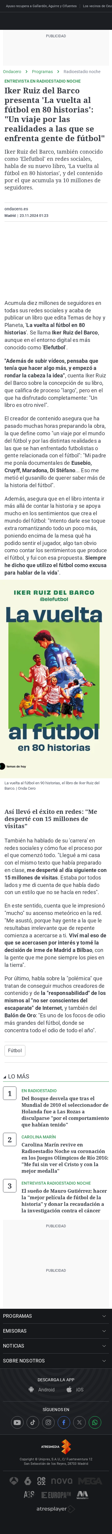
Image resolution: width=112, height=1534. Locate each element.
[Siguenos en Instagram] (48, 1422)
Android (46, 1390)
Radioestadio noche (82, 71)
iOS (79, 1390)
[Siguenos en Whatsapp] (95, 1422)
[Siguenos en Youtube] (17, 1422)
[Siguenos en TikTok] (33, 1422)
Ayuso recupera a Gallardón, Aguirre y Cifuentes (41, 6)
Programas (42, 71)
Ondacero (12, 71)
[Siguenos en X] (79, 1422)
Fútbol (15, 1050)
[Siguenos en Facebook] (64, 1422)
